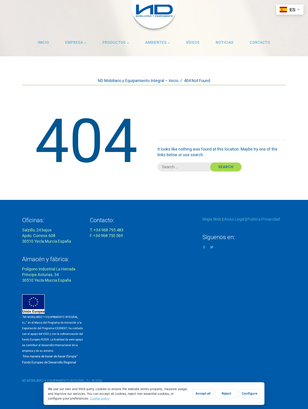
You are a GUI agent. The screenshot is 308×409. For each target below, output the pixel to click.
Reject (226, 393)
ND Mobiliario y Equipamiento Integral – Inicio (138, 80)
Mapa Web (211, 219)
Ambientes (156, 42)
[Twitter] (211, 246)
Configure (249, 393)
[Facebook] (204, 246)
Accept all (203, 393)
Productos (114, 42)
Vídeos (193, 42)
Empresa (74, 42)
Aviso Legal (234, 219)
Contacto (260, 42)
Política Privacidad (263, 219)
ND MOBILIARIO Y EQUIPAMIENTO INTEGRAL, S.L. (56, 380)
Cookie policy (100, 398)
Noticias (225, 42)
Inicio (43, 42)
